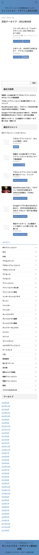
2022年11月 (6, 413)
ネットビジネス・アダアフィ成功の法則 (20, 10)
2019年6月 (5, 473)
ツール (18, 38)
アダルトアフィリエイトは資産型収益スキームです (19, 543)
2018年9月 (5, 497)
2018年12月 (6, 486)
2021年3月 (5, 443)
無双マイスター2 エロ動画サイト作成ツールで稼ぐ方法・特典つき (25, 226)
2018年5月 (5, 510)
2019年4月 (5, 480)
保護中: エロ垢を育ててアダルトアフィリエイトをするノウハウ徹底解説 (19, 96)
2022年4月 (5, 423)
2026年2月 (5, 402)
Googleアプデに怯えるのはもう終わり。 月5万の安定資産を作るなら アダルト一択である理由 (19, 113)
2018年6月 (5, 507)
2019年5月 (5, 476)
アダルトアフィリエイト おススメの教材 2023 (25, 139)
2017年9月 (5, 530)
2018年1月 (5, 520)
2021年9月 (5, 433)
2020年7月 (5, 453)
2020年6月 (5, 456)
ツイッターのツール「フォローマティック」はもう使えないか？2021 (25, 30)
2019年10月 (6, 466)
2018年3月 (5, 517)
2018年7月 (5, 503)
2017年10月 (6, 527)
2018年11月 (6, 490)
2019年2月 (5, 483)
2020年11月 (6, 450)
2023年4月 (5, 409)
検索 (34, 83)
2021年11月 (6, 429)
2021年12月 (6, 426)
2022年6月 (5, 419)
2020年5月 (5, 460)
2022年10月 (6, 416)
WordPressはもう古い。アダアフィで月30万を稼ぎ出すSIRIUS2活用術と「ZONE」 (20, 108)
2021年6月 (5, 439)
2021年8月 (5, 436)
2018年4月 (5, 513)
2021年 (9, 18)
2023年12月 (6, 406)
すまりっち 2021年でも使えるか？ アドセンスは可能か (25, 49)
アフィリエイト (28, 35)
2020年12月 (6, 446)
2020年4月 (5, 463)
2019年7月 (5, 470)
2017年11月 (6, 523)
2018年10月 (6, 493)
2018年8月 (5, 500)
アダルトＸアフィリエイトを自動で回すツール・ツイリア (25, 173)
